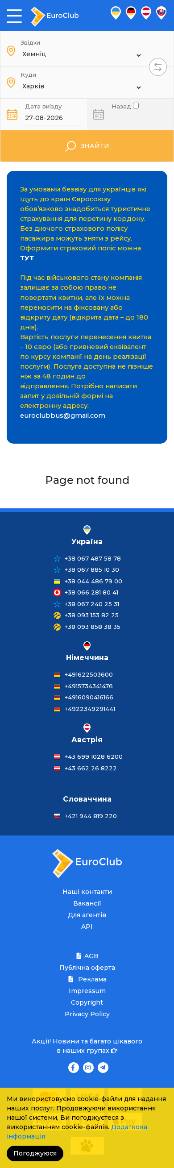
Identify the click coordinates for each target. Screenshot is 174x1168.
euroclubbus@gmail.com (62, 416)
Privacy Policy (87, 1014)
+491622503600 (89, 674)
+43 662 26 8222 (91, 768)
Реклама (91, 979)
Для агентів (87, 915)
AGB (91, 956)
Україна (87, 541)
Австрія (87, 740)
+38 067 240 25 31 (92, 603)
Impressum (87, 991)
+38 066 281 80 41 (91, 592)
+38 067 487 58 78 (93, 558)
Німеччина (87, 657)
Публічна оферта (87, 968)
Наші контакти (87, 892)
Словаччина (87, 799)
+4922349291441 (90, 708)
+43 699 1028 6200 (94, 756)
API (87, 927)
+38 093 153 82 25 (92, 615)
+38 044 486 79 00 (93, 581)
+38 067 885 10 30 (92, 569)
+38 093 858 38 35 (92, 626)
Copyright (87, 1002)
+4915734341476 (89, 686)
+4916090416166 (89, 697)
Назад (122, 105)
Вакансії (87, 903)
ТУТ (27, 258)
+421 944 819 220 (91, 815)
